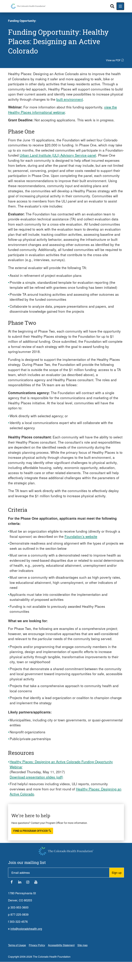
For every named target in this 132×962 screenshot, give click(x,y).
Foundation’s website (81, 536)
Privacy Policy (37, 945)
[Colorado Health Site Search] (112, 6)
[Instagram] (27, 882)
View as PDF (113, 60)
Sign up (117, 872)
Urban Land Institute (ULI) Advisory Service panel (58, 155)
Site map (82, 945)
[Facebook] (11, 882)
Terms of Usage (17, 945)
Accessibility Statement (61, 945)
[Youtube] (35, 882)
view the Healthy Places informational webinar (62, 110)
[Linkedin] (19, 882)
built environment (69, 99)
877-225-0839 (19, 914)
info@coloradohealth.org (26, 928)
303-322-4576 (19, 921)
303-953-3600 (19, 907)
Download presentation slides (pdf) (36, 777)
